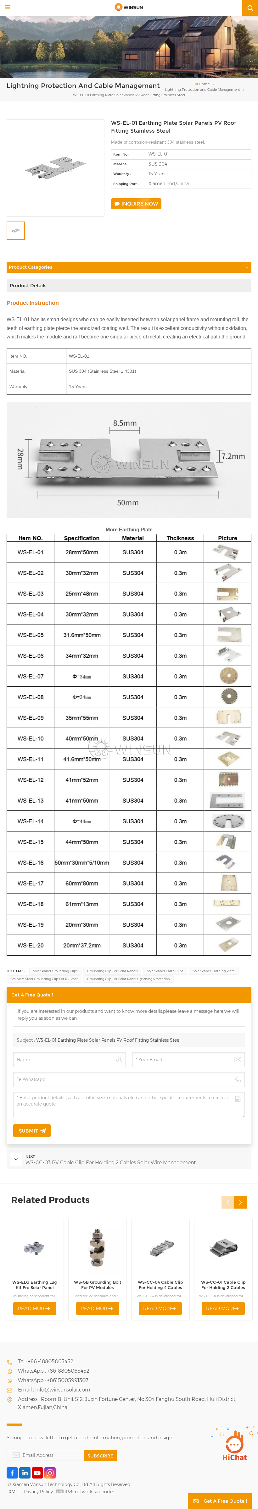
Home (204, 84)
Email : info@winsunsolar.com (54, 1390)
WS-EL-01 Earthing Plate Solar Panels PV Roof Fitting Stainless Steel (108, 1040)
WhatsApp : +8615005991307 (53, 1380)
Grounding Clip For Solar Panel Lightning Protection (128, 979)
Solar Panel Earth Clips (165, 971)
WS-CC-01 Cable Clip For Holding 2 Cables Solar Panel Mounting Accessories (223, 1285)
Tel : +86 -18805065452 (45, 1361)
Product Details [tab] (28, 285)
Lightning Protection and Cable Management (202, 90)
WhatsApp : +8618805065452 (53, 1371)
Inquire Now (139, 204)
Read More (33, 1308)
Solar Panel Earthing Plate (214, 971)
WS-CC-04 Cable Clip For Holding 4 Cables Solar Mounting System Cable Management (160, 1285)
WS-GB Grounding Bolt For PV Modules (97, 1285)
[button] (240, 1202)
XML (13, 1492)
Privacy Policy (38, 1492)
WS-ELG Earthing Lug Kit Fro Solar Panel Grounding (34, 1285)
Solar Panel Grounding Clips (55, 971)
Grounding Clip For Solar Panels (112, 971)
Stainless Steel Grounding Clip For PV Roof (44, 979)
